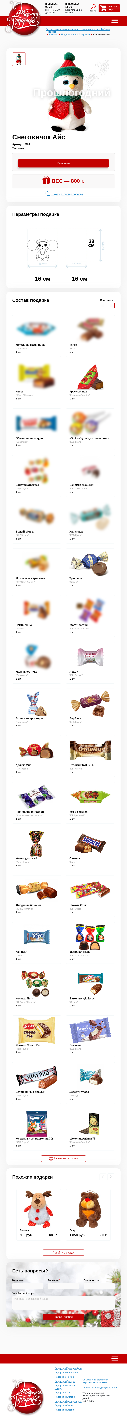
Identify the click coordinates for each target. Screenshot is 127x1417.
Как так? (21, 951)
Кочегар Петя (24, 998)
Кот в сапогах (78, 811)
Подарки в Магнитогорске (68, 1401)
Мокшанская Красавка (30, 578)
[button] (115, 21)
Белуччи (75, 1045)
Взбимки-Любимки (81, 485)
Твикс (73, 344)
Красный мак (78, 391)
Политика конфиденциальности (100, 1387)
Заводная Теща (79, 951)
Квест (19, 391)
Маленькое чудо (26, 671)
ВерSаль (75, 718)
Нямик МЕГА (24, 625)
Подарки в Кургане (65, 1396)
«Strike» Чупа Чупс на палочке (89, 438)
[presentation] (102, 1176)
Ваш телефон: (91, 1280)
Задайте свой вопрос (23, 1293)
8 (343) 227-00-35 (52, 5)
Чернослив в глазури (30, 811)
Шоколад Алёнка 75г (83, 1138)
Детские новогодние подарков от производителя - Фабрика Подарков (78, 30)
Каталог (53, 34)
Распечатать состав (65, 1158)
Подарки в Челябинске (67, 1372)
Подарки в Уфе (63, 1392)
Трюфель (75, 578)
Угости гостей (78, 625)
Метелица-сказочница (30, 344)
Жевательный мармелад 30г (34, 1138)
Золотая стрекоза (27, 485)
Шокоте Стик (77, 905)
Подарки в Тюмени (65, 1376)
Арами (73, 671)
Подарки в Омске (64, 1405)
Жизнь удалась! (26, 858)
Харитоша (76, 531)
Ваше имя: (18, 1280)
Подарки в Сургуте (65, 1381)
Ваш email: (54, 1280)
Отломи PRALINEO (81, 765)
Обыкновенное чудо (29, 438)
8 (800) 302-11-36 (72, 5)
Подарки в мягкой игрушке (75, 34)
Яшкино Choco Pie (28, 1045)
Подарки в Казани (64, 1409)
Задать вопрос (64, 1316)
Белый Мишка (25, 531)
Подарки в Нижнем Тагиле (65, 1386)
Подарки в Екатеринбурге (68, 1368)
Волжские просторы (29, 718)
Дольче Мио (23, 765)
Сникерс (75, 858)
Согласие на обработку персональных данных (95, 1381)
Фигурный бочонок (28, 905)
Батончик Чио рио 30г (30, 1091)
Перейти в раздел (63, 1252)
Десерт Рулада (79, 1091)
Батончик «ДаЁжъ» (82, 998)
